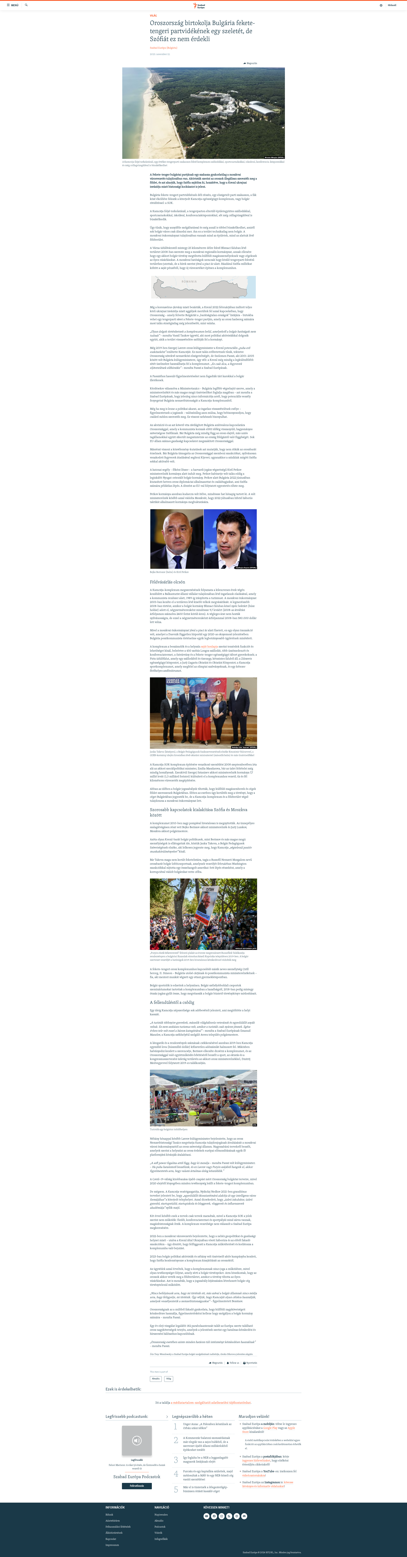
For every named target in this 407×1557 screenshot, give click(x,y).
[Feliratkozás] (244, 1516)
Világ (153, 15)
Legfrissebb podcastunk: (127, 1417)
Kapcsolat (111, 1539)
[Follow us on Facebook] (214, 1516)
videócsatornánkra (253, 1475)
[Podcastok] (381, 5)
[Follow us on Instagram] (222, 1516)
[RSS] (229, 1516)
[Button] (250, 63)
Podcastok (160, 1527)
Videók (158, 1533)
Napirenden (161, 1515)
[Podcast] (237, 1516)
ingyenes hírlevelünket (256, 1460)
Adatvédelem (113, 1521)
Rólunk (109, 1515)
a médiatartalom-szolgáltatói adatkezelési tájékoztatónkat (211, 1403)
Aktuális (159, 1521)
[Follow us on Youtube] (207, 1516)
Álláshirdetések (114, 1533)
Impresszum (112, 1545)
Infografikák (161, 1539)
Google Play (270, 1428)
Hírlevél (392, 5)
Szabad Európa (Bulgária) (163, 48)
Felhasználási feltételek (118, 1527)
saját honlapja (209, 646)
